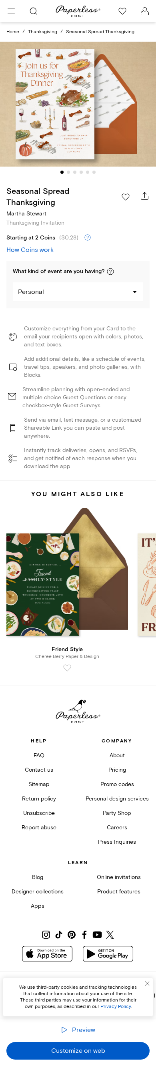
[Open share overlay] (145, 196)
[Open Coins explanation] (87, 238)
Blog (37, 877)
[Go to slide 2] (68, 172)
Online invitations (119, 877)
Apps (37, 906)
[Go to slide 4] (81, 172)
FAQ (39, 755)
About (117, 755)
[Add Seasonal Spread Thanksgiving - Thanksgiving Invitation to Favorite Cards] (125, 197)
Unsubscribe (39, 813)
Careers (117, 827)
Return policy (39, 798)
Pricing (117, 769)
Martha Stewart (26, 213)
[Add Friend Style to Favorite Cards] (67, 668)
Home (12, 32)
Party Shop (117, 813)
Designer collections (38, 891)
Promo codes (117, 784)
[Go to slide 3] (74, 172)
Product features (118, 891)
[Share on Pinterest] (71, 935)
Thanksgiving (42, 32)
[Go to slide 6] (94, 172)
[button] (110, 272)
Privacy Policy (115, 1007)
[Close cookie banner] (147, 983)
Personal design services (117, 798)
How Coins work (30, 250)
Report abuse (39, 827)
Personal (31, 292)
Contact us (39, 769)
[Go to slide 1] (62, 172)
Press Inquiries (117, 842)
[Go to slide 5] (87, 172)
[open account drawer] (145, 11)
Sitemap (39, 784)
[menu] (11, 11)
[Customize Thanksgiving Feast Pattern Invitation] (78, 104)
